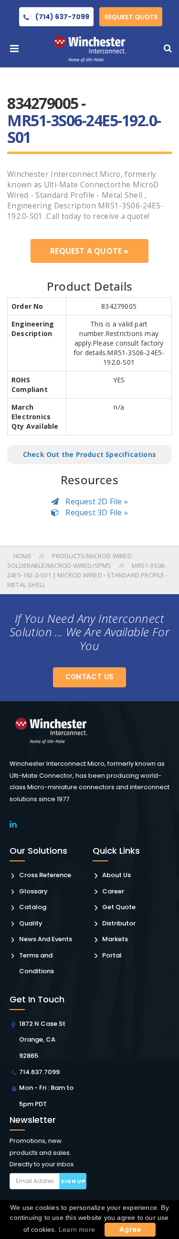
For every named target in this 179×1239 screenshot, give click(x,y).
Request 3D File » (95, 512)
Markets (115, 939)
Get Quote (119, 907)
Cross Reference (45, 875)
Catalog (32, 907)
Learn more (77, 1229)
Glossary (33, 891)
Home (23, 556)
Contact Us (89, 677)
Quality (30, 923)
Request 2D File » (95, 501)
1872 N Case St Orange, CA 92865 (42, 1039)
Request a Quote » (89, 251)
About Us (116, 875)
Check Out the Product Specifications (89, 454)
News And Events (45, 939)
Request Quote (131, 16)
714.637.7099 (39, 1071)
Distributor (119, 923)
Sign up (73, 1181)
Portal (112, 955)
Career (113, 891)
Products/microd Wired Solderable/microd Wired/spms (69, 561)
